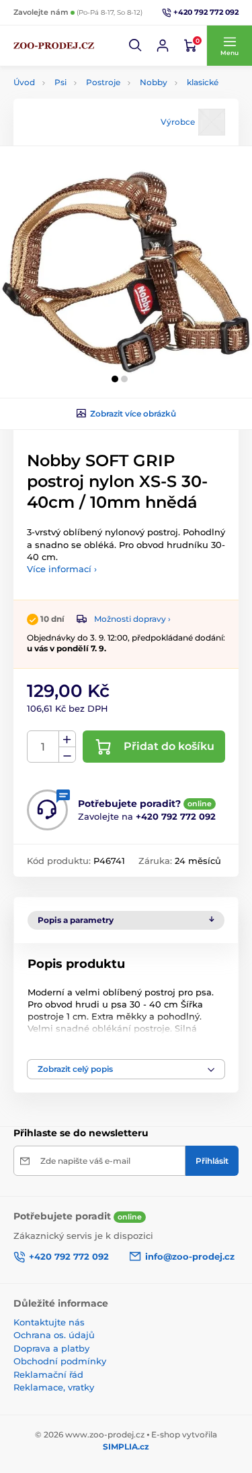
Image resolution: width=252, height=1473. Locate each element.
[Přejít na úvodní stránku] (53, 45)
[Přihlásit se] (162, 45)
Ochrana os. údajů (54, 1334)
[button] (135, 45)
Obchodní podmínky (59, 1361)
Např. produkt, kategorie (99, 85)
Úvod (24, 82)
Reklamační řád (48, 1374)
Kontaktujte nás (49, 1322)
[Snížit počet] (67, 755)
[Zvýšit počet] (67, 739)
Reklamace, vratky (53, 1387)
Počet (43, 747)
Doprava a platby (51, 1348)
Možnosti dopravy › (132, 619)
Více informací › (62, 568)
